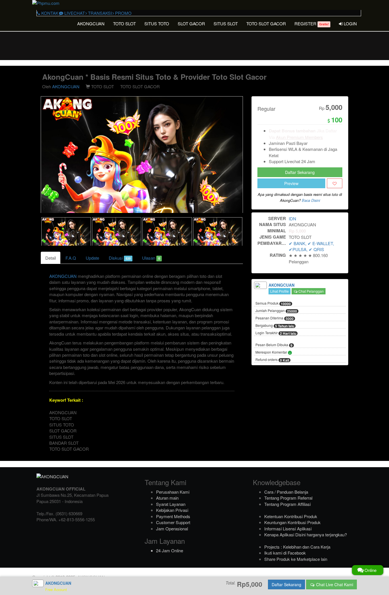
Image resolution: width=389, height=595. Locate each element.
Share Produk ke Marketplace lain (295, 559)
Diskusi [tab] (120, 258)
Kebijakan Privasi (172, 510)
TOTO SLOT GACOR (266, 23)
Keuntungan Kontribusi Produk (292, 522)
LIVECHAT (74, 13)
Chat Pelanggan (311, 291)
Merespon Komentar (272, 352)
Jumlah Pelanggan (276, 311)
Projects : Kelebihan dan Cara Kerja (297, 547)
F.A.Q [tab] (70, 258)
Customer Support (173, 522)
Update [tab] (92, 258)
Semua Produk (273, 303)
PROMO (123, 13)
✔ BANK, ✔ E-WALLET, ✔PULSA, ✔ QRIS (311, 246)
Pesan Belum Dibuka (273, 345)
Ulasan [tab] (151, 258)
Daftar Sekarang (300, 172)
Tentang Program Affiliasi (287, 504)
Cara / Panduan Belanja (286, 492)
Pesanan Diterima (274, 318)
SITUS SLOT (226, 23)
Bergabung (274, 326)
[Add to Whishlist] (334, 183)
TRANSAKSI (99, 13)
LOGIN (350, 23)
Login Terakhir (275, 333)
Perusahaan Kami (172, 492)
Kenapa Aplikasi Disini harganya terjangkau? (305, 534)
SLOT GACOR (191, 23)
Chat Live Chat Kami (334, 584)
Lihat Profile (279, 291)
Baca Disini (311, 200)
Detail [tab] (50, 258)
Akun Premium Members (299, 137)
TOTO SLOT (124, 23)
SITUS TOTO (156, 23)
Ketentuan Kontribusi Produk (290, 516)
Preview (291, 183)
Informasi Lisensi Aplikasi (288, 529)
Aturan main (167, 498)
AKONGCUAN (91, 23)
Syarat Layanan (170, 504)
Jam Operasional (172, 529)
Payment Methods (173, 516)
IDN (292, 218)
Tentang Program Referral (288, 498)
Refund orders (272, 360)
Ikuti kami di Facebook (285, 553)
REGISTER (311, 23)
